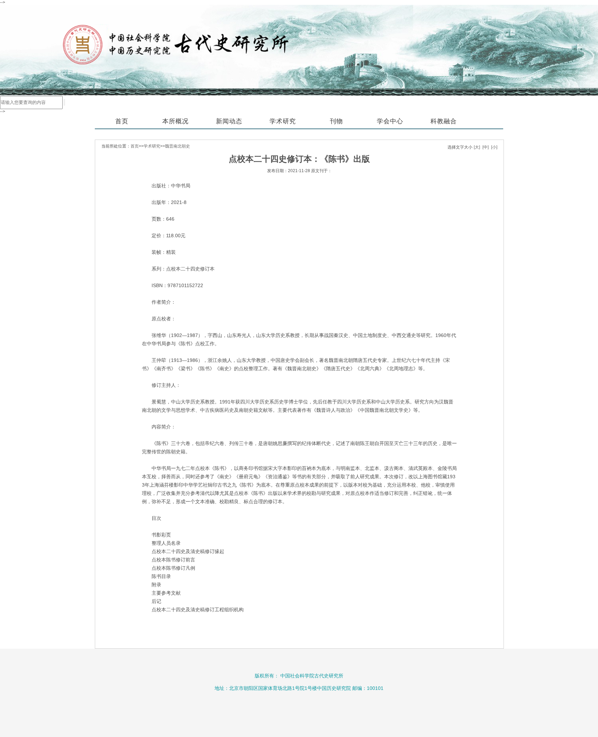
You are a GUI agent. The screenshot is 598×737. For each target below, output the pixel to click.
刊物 (336, 121)
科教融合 (444, 121)
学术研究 (283, 121)
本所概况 (175, 121)
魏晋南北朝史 (177, 146)
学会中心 (390, 121)
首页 (121, 121)
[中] (485, 147)
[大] (477, 147)
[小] (494, 147)
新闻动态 (229, 121)
